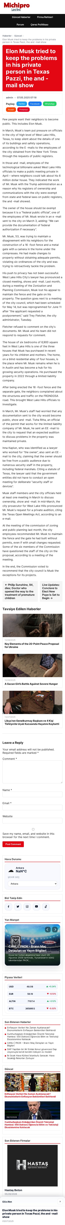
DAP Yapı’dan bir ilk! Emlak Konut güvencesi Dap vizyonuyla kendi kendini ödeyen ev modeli (32, 1050)
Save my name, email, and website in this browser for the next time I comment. (28, 835)
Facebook (35, 104)
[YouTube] (36, 907)
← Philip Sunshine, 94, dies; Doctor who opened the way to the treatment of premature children (19, 591)
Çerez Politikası (39, 24)
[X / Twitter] (18, 907)
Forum (20, 24)
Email (7, 803)
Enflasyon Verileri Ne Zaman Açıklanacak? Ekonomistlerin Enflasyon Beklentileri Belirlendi (31, 1029)
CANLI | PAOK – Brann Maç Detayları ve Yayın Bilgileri (30, 1044)
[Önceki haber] (48, 929)
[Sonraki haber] (55, 929)
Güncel (18, 35)
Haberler (7, 35)
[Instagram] (27, 907)
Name (7, 790)
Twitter (21, 104)
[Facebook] (8, 907)
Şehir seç (14, 877)
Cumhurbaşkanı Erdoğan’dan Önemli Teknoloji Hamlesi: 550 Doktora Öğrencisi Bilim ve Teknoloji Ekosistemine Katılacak (32, 1037)
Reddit (11, 109)
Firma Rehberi (45, 17)
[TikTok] (46, 907)
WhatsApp (49, 104)
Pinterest (23, 109)
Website (7, 816)
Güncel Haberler (21, 17)
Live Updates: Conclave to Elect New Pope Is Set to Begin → (51, 591)
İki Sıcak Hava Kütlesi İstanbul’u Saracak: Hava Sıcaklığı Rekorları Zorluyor (30, 1056)
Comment (9, 758)
